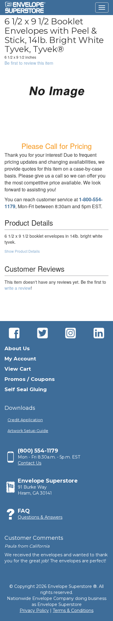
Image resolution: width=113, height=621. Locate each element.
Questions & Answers (40, 517)
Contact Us (29, 463)
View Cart (18, 369)
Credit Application (25, 420)
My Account (20, 359)
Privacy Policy (34, 610)
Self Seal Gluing (26, 389)
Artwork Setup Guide (28, 430)
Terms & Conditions (73, 610)
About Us (17, 348)
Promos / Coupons (30, 379)
